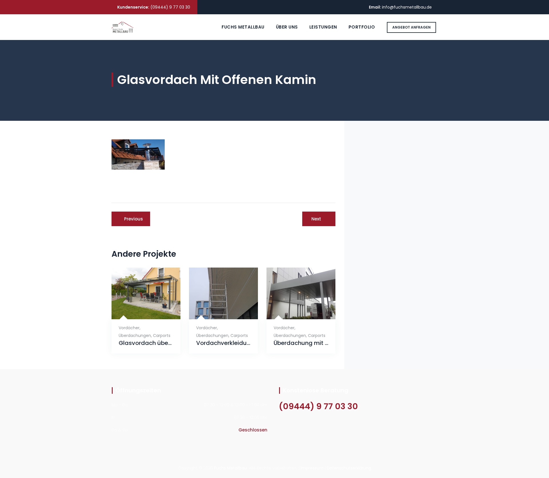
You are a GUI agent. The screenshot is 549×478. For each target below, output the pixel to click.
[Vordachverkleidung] (216, 310)
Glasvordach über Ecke (146, 343)
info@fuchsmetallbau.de (407, 7)
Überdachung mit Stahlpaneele (301, 343)
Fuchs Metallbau (243, 27)
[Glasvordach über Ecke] (139, 310)
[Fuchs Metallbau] (123, 27)
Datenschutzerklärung (349, 468)
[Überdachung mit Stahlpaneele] (294, 310)
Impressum (312, 468)
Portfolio (362, 27)
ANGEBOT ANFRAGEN (411, 27)
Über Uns (287, 27)
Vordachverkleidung (223, 343)
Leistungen (323, 27)
